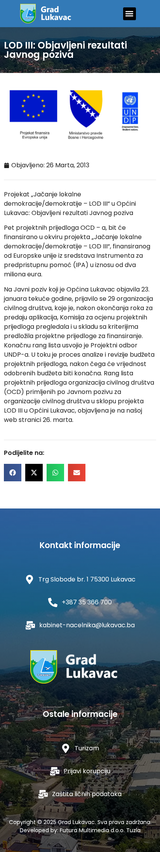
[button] (129, 13)
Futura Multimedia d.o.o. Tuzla (100, 830)
